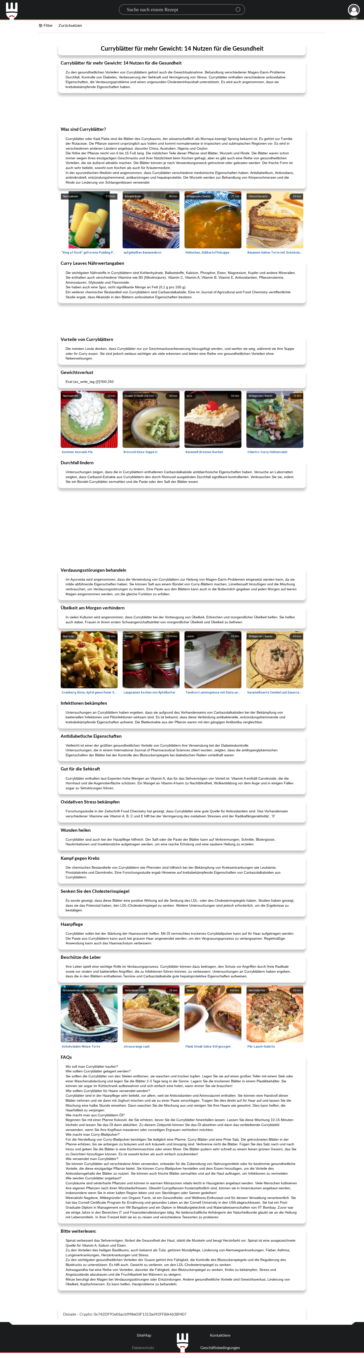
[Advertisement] (182, 109)
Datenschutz (143, 1348)
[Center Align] (239, 7)
